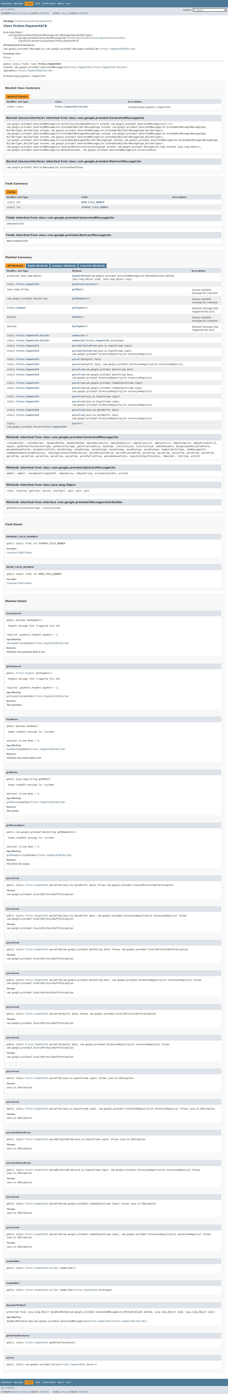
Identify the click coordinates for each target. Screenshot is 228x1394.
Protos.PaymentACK (79, 38)
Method (44, 13)
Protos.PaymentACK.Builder (108, 38)
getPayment (78, 307)
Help (68, 4)
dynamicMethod (80, 275)
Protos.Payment (16, 307)
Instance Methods (64, 265)
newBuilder (78, 335)
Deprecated (48, 4)
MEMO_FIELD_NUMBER (92, 202)
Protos (7, 57)
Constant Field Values (19, 552)
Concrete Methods (92, 265)
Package (18, 4)
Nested (16, 13)
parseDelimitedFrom (84, 345)
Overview (6, 4)
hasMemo (76, 317)
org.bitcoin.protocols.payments (33, 21)
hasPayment (78, 326)
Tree (37, 4)
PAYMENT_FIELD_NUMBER (94, 207)
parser (76, 423)
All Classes (8, 9)
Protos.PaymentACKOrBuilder (118, 48)
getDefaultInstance (84, 284)
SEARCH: (187, 10)
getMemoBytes (80, 298)
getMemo (76, 289)
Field (25, 13)
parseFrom (78, 359)
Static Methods (38, 265)
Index (60, 4)
